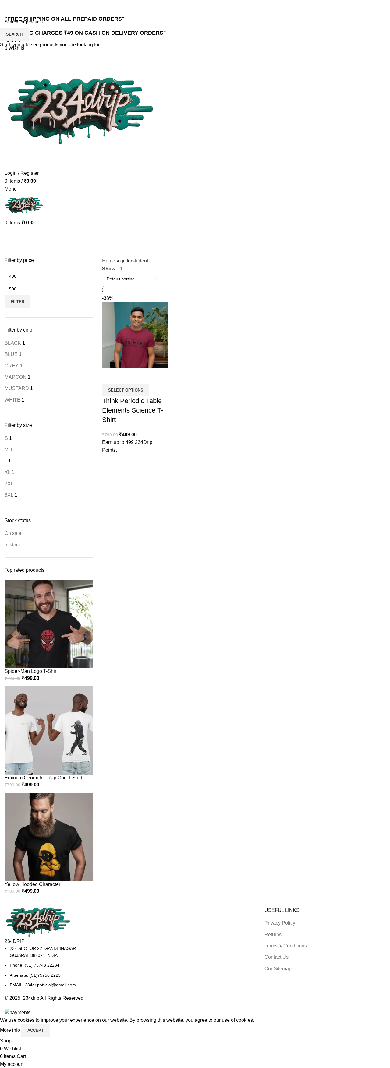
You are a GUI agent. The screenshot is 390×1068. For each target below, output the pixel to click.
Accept (35, 1030)
